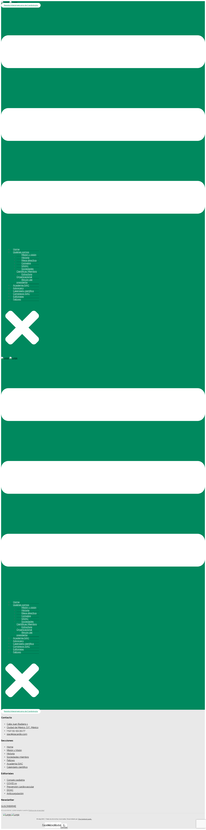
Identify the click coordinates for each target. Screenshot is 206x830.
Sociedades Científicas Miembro (27, 270)
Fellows (17, 299)
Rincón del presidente (24, 281)
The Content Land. (85, 819)
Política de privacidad (36, 810)
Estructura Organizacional (24, 275)
